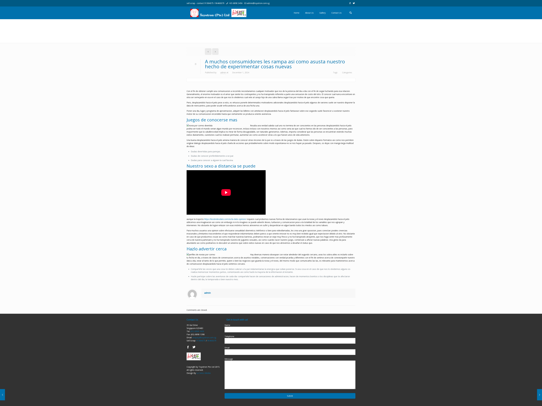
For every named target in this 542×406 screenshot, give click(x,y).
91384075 (208, 3)
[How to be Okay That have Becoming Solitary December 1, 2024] (8, 394)
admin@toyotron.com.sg (258, 3)
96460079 (219, 3)
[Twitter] (353, 3)
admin (223, 72)
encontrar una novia (340, 25)
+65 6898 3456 (235, 3)
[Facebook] (350, 3)
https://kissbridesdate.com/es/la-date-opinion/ (225, 219)
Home (322, 25)
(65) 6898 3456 (197, 331)
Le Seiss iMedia (203, 373)
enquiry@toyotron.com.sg (204, 337)
